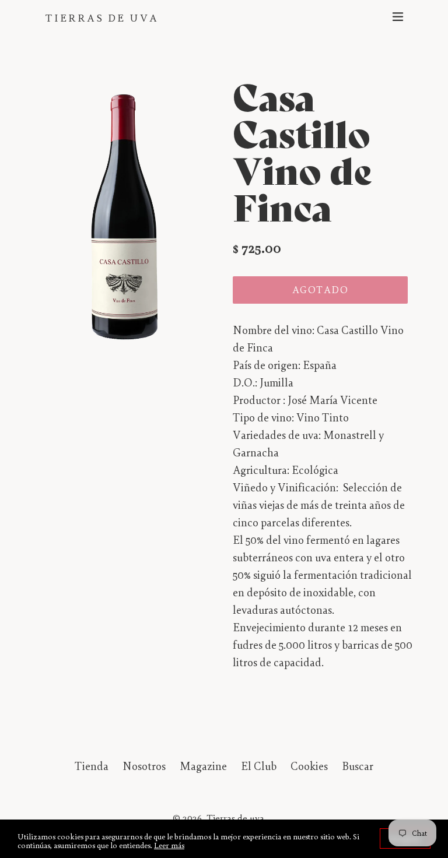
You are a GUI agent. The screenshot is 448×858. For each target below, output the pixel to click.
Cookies (309, 766)
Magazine (203, 766)
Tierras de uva (102, 17)
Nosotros (144, 766)
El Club (258, 766)
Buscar (357, 766)
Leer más (169, 845)
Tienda (91, 766)
